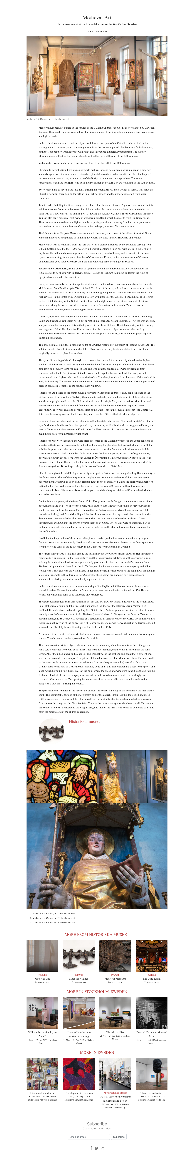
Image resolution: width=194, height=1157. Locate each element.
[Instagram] (102, 1148)
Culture (42, 975)
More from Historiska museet (97, 934)
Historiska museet (84, 721)
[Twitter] (97, 1148)
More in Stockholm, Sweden (97, 991)
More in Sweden (97, 1052)
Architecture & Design (115, 1093)
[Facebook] (91, 1148)
